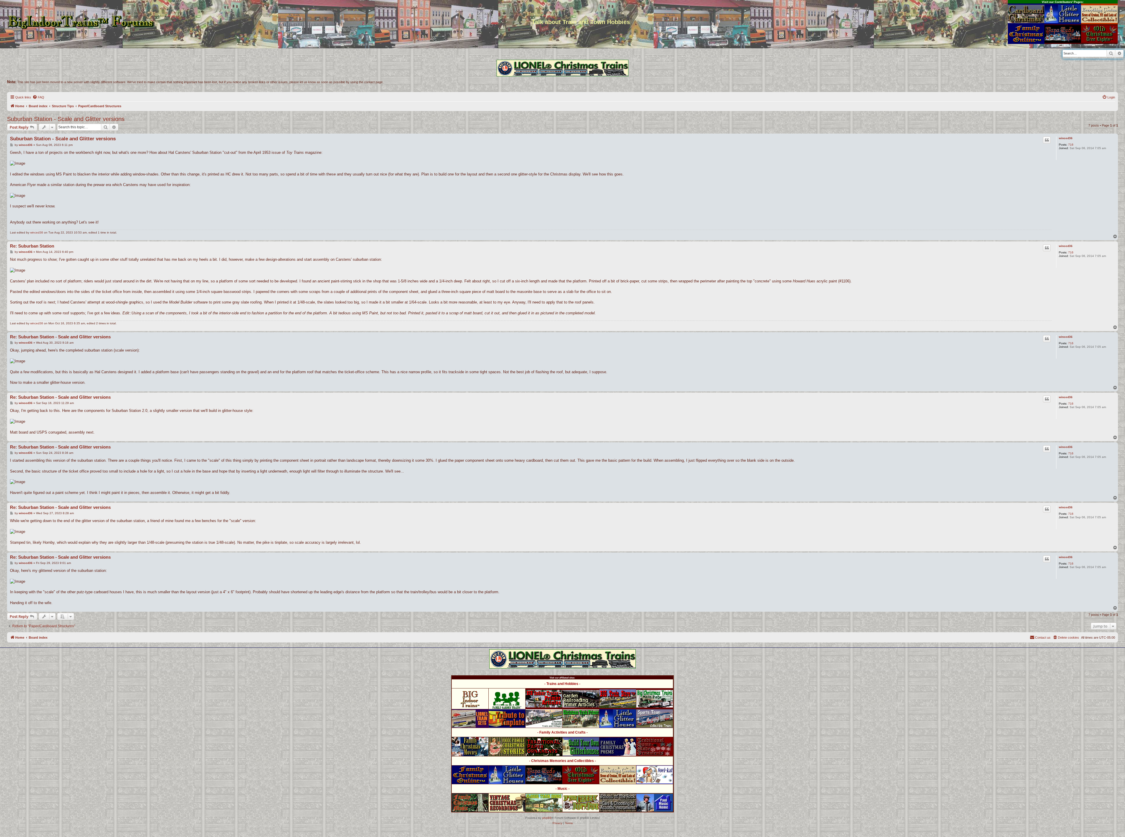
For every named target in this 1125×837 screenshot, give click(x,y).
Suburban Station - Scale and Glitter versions (66, 119)
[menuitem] (38, 97)
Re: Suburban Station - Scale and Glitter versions (60, 336)
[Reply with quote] (1047, 140)
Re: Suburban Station (32, 245)
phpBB (547, 817)
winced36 (1066, 138)
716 (1070, 144)
